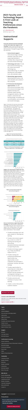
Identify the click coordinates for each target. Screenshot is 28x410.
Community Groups (5, 358)
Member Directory (4, 360)
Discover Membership (5, 375)
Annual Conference (5, 341)
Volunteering (3, 366)
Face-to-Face (3, 349)
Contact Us (3, 387)
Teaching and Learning (5, 325)
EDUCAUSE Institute (5, 345)
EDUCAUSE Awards (5, 368)
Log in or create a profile (7, 302)
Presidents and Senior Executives (8, 321)
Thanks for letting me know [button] (13, 406)
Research (3, 332)
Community (4, 356)
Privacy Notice (4, 397)
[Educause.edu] (7, 293)
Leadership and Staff (5, 379)
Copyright (3, 394)
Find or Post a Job (4, 370)
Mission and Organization (6, 377)
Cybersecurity (4, 315)
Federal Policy (4, 319)
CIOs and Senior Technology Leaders (8, 313)
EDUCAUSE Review (5, 336)
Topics (2, 307)
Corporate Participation (6, 383)
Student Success (4, 323)
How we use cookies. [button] (7, 403)
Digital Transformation (5, 317)
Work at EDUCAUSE (5, 385)
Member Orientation (5, 381)
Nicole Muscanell (10, 30)
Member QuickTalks (5, 364)
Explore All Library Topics (6, 327)
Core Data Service (5, 334)
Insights (3, 330)
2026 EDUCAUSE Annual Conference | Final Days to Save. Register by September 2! (14, 2)
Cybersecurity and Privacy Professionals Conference (11, 343)
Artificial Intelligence (5, 311)
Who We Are (4, 373)
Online (2, 351)
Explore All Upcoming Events (7, 353)
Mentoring (3, 362)
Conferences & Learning (7, 339)
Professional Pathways (6, 347)
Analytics (3, 309)
